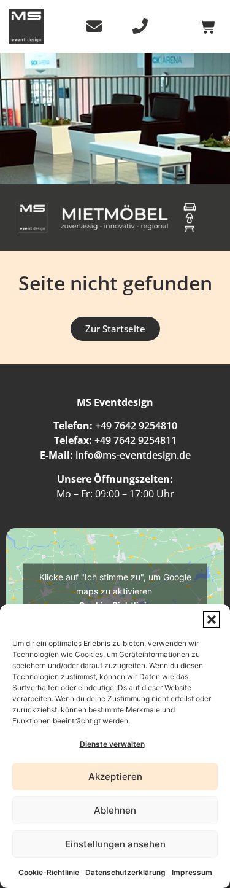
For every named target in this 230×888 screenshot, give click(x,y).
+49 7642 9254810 (136, 425)
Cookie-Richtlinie (48, 872)
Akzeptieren (115, 776)
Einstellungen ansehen (115, 844)
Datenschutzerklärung (125, 872)
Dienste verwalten (112, 744)
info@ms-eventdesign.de (133, 455)
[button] (211, 619)
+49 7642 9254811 (135, 440)
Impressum (192, 872)
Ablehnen (115, 810)
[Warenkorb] (207, 27)
